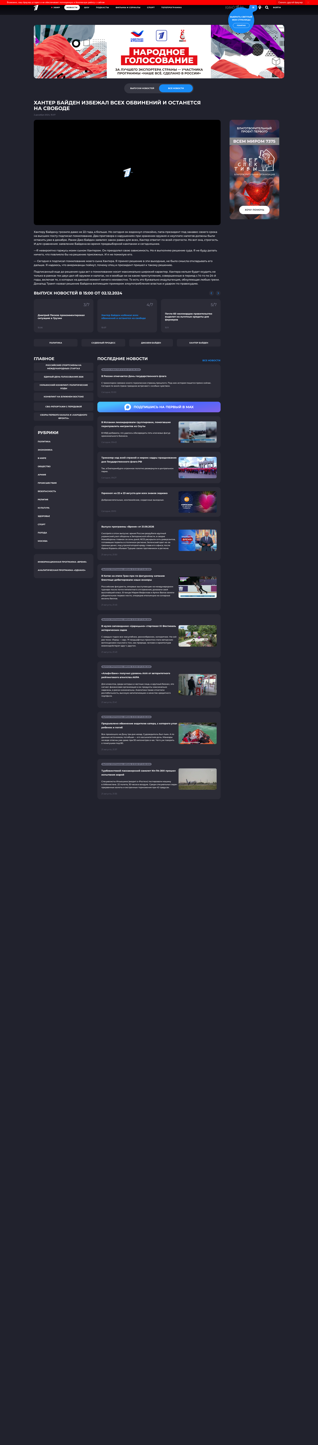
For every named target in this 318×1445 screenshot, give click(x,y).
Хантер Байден (198, 343)
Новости (72, 7)
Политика (55, 343)
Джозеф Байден (151, 343)
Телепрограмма (171, 7)
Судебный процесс (103, 343)
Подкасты (102, 7)
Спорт (151, 7)
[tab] (142, 88)
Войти (277, 7)
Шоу (86, 7)
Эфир (56, 7)
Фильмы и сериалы (128, 7)
